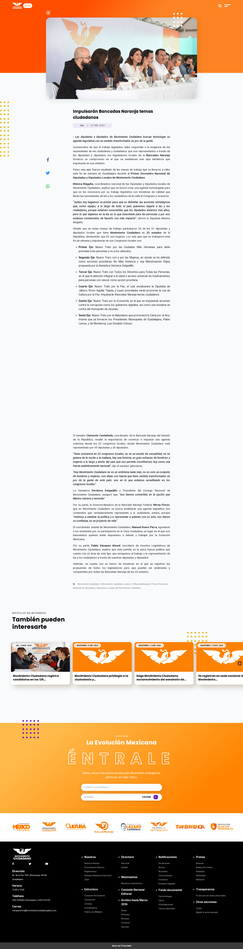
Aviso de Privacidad (121, 946)
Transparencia (205, 889)
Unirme (146, 797)
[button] (240, 663)
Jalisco (27, 6)
